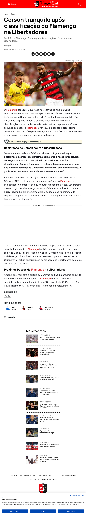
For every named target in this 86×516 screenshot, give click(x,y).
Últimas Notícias (16, 475)
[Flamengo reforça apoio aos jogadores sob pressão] (33, 446)
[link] (6, 4)
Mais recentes (36, 331)
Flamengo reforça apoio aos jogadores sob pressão (49, 445)
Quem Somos (34, 479)
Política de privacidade (77, 495)
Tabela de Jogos (29, 475)
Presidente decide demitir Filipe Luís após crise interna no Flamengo (49, 406)
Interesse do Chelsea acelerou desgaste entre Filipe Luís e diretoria (48, 365)
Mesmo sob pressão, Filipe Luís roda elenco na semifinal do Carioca (49, 459)
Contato (56, 475)
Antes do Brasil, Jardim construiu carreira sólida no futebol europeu (49, 392)
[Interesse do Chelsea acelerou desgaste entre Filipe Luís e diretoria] (33, 365)
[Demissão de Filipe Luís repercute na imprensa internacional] (33, 352)
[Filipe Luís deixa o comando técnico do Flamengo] (33, 432)
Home (6, 14)
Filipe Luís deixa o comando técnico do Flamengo (49, 432)
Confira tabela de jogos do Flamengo (25, 141)
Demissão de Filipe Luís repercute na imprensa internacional (47, 352)
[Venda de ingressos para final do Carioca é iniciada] (33, 339)
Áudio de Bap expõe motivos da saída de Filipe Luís (49, 378)
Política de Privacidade (49, 479)
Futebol (14, 14)
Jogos (13, 4)
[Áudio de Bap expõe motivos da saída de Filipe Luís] (33, 379)
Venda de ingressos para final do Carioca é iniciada (50, 338)
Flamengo (11, 110)
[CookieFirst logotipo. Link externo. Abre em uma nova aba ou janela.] (2, 497)
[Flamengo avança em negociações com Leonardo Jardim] (33, 419)
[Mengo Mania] (46, 4)
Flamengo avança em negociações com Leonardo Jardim (49, 419)
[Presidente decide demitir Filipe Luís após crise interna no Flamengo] (33, 405)
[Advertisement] (43, 222)
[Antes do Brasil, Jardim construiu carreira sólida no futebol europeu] (33, 392)
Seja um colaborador (68, 475)
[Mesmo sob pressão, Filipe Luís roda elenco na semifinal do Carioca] (33, 459)
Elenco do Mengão (44, 475)
